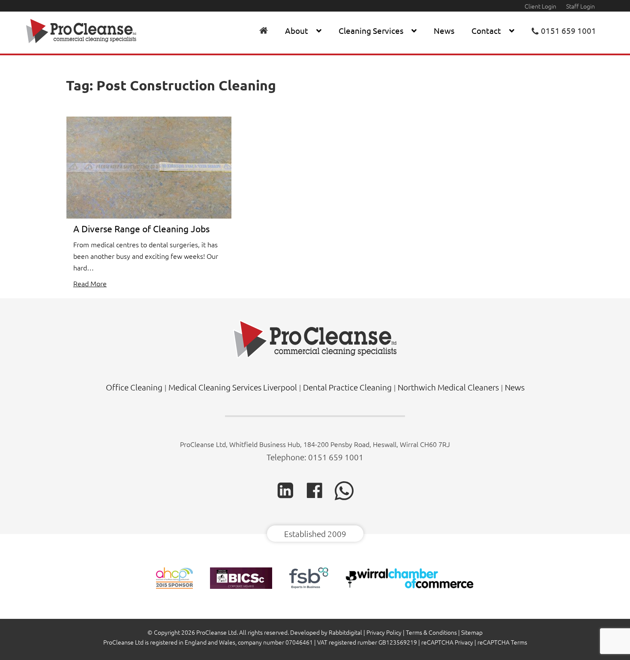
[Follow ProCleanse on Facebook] (314, 496)
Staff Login (580, 6)
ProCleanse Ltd (216, 632)
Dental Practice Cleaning (347, 387)
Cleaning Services (371, 30)
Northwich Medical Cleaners (448, 387)
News (444, 30)
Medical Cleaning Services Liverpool (232, 387)
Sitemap (472, 632)
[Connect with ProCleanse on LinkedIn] (285, 496)
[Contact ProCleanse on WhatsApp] (344, 497)
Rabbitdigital (345, 632)
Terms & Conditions (431, 632)
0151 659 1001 (335, 457)
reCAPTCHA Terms (502, 642)
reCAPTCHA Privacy (447, 642)
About (296, 30)
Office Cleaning (134, 387)
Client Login (540, 6)
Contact (486, 30)
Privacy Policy (384, 632)
